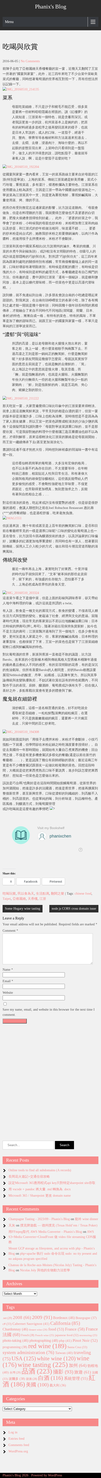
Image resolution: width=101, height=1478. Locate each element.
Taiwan (64, 1353)
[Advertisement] (50, 1076)
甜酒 (31, 1379)
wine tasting (43, 1364)
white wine (56, 1358)
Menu (9, 22)
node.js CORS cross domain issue (74, 908)
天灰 (11, 1225)
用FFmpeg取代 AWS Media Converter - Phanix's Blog (45, 1232)
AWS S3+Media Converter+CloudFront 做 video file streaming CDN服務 (52, 1237)
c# (7, 1324)
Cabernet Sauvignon (30, 1324)
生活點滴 (42, 893)
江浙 (42, 898)
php (65, 1340)
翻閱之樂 (57, 893)
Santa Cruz (77, 1347)
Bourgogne (86, 1318)
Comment (10, 930)
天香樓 (33, 898)
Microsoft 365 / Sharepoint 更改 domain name (39, 1195)
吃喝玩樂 (9, 893)
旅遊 (82, 1372)
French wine (44, 1335)
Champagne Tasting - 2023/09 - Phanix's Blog (39, 1219)
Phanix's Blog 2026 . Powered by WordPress (32, 1475)
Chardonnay (15, 1329)
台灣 (15, 1372)
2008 (22, 1317)
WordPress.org (18, 1451)
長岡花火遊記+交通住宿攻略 (29, 1176)
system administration (28, 1352)
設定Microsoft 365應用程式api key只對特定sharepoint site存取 (51, 1183)
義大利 (58, 1385)
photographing (43, 1340)
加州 (77, 1365)
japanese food (66, 1335)
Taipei (7, 898)
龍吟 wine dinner (86, 1219)
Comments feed (18, 1445)
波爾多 (17, 1379)
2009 (42, 1317)
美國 (37, 1385)
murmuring (88, 1335)
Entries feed (16, 1438)
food (56, 1329)
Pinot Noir (85, 1340)
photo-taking (15, 1340)
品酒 (37, 1371)
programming (15, 1347)
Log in (12, 1432)
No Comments (30, 61)
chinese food (83, 893)
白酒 (50, 1378)
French (27, 1335)
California (65, 1323)
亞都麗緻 (19, 898)
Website (8, 992)
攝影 (63, 1372)
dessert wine (38, 1329)
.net (7, 1318)
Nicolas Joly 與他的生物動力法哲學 (45, 1270)
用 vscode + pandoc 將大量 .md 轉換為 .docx (39, 1189)
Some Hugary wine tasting (22, 908)
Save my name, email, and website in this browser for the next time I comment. (49, 1012)
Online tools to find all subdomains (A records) (39, 1170)
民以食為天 (26, 893)
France (75, 1329)
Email (8, 981)
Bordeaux (64, 1318)
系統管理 (76, 1378)
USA (24, 1358)
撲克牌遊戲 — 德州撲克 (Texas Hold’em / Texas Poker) (58, 1225)
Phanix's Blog (50, 7)
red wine (47, 1346)
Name (8, 969)
